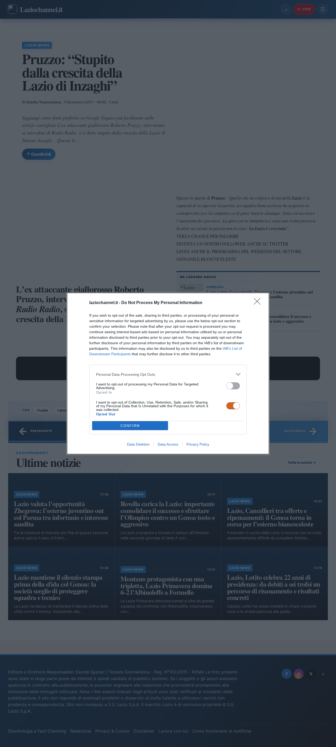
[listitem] (168, 374)
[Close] (259, 303)
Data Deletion (138, 444)
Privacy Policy (197, 444)
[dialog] (168, 373)
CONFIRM (130, 426)
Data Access (168, 444)
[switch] (233, 385)
